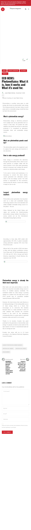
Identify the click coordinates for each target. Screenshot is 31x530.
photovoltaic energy (8, 348)
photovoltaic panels (21, 348)
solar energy (6, 352)
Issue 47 (5, 73)
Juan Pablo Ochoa (10, 93)
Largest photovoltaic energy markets (12, 345)
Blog (4, 70)
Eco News (23, 70)
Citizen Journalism (13, 70)
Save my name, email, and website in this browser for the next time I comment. (15, 426)
